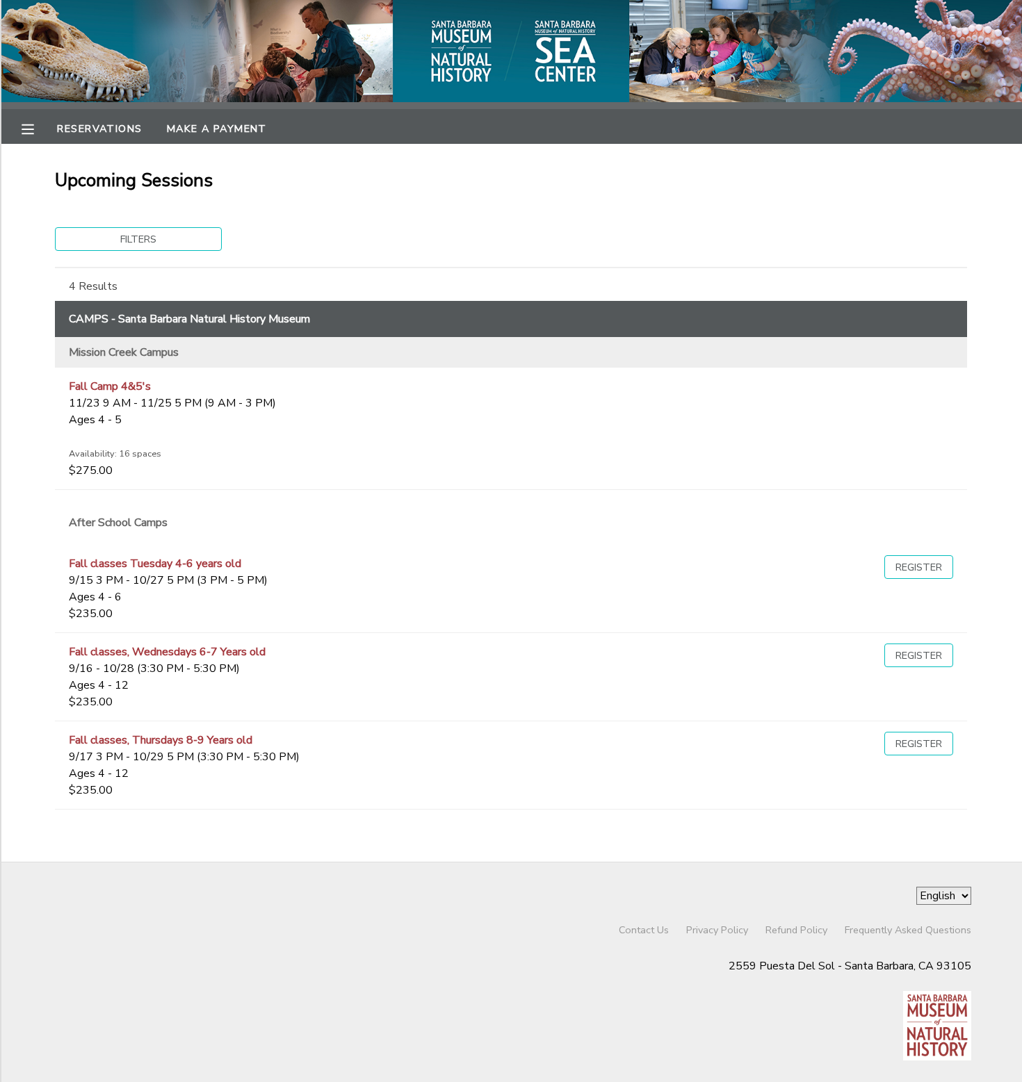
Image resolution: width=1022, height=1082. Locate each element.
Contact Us (644, 930)
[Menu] (38, 128)
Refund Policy (796, 930)
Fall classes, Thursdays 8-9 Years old (160, 740)
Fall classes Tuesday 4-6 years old (155, 563)
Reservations (99, 129)
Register (918, 567)
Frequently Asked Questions (908, 930)
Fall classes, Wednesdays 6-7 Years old (167, 651)
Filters (138, 239)
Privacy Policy (717, 930)
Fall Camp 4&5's (110, 386)
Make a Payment (217, 129)
